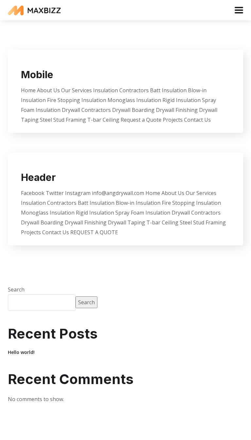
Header (38, 177)
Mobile (37, 74)
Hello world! (21, 352)
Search (16, 289)
